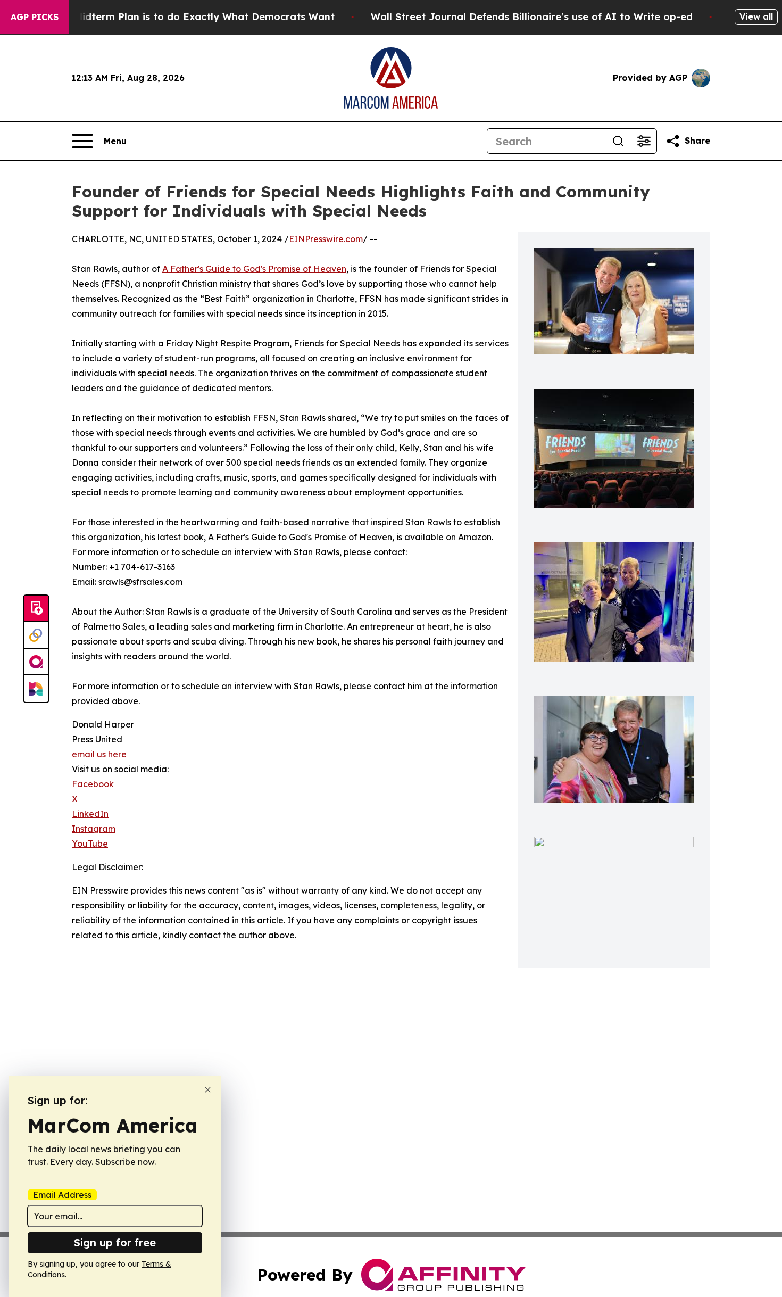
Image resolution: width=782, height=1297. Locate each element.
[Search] (618, 141)
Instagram (93, 828)
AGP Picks (35, 17)
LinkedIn (90, 813)
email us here (99, 754)
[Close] (208, 1090)
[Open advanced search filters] (643, 141)
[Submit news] (36, 609)
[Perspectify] (36, 635)
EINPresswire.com (326, 239)
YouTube (90, 843)
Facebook (93, 784)
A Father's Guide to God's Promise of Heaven (254, 268)
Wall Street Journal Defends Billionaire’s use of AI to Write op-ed (532, 17)
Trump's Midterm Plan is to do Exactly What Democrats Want (183, 17)
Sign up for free (115, 1242)
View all (756, 16)
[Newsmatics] (36, 688)
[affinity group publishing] (36, 662)
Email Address (62, 1194)
